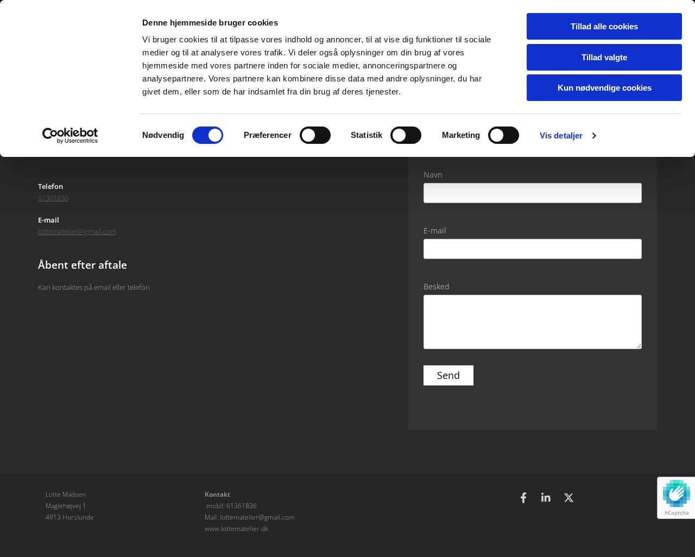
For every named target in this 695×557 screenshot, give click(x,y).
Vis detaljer (561, 135)
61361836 (53, 197)
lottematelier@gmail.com (77, 231)
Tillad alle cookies (604, 26)
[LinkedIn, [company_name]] (546, 497)
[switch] (315, 135)
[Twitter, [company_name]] (569, 497)
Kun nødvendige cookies (605, 87)
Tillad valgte (604, 57)
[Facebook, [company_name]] (523, 497)
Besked (437, 286)
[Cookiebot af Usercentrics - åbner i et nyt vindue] (70, 136)
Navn (433, 174)
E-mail (435, 230)
